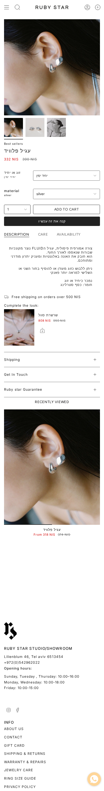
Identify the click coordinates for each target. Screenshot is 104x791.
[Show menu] (7, 7)
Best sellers (13, 143)
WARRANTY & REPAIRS (25, 762)
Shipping (12, 360)
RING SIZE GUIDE (20, 778)
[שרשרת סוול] (19, 327)
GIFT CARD (14, 745)
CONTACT (13, 737)
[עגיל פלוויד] (52, 467)
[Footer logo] (10, 631)
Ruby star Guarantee (23, 389)
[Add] (42, 330)
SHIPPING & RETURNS (24, 754)
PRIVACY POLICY (20, 787)
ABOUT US (14, 729)
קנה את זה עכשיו (52, 221)
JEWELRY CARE (18, 770)
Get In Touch (16, 374)
